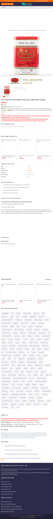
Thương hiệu (26, 1)
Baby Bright (33, 316)
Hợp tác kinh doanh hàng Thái (8, 491)
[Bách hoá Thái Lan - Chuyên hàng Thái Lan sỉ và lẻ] (26, 4)
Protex (12, 384)
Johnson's (46, 349)
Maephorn (21, 362)
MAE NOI (13, 362)
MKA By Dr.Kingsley (7, 371)
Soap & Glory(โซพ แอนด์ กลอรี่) (18, 394)
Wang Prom (5, 404)
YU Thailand (5, 407)
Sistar (11, 391)
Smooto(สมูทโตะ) (46, 391)
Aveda (17, 316)
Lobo (3, 358)
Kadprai (34, 352)
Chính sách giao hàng (6, 486)
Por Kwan (30, 381)
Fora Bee (46, 339)
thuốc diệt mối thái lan (26, 435)
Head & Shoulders (22, 345)
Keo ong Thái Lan (27, 433)
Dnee (3, 339)
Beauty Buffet (28, 320)
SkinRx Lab (29, 391)
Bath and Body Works (7, 320)
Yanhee (45, 404)
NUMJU (35, 375)
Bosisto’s (30, 326)
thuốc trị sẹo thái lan (5, 437)
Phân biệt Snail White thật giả (8, 504)
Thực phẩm (19, 30)
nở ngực (13, 435)
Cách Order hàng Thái (6, 501)
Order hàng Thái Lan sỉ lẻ (7, 494)
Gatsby (17, 342)
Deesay (30, 336)
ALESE (43, 313)
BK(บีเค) (12, 326)
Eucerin (32, 339)
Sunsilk (3, 397)
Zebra (12, 407)
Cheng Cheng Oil (6, 333)
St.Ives (37, 394)
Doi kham (10, 339)
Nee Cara (43, 371)
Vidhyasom (32, 401)
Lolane (9, 358)
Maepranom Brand (31, 362)
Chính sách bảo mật (6, 489)
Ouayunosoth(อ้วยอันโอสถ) (19, 378)
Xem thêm (48, 279)
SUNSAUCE (44, 394)
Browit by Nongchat (7, 329)
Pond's (22, 381)
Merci (11, 368)
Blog (30, 1)
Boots (23, 326)
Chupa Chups (42, 333)
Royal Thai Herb (16, 388)
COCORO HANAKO (6, 336)
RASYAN (35, 384)
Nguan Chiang (12, 375)
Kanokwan (41, 352)
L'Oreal (38, 355)
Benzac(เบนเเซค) (6, 323)
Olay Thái (48, 375)
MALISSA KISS (5, 365)
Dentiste (37, 336)
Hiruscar (12, 349)
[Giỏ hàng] (51, 4)
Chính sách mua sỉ (5, 482)
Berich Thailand (25, 323)
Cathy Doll (28, 329)
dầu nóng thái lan (4, 433)
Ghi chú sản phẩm (7, 124)
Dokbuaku (17, 339)
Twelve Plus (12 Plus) (7, 401)
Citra (49, 333)
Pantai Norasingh (41, 378)
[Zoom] (2, 84)
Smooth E (37, 391)
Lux (15, 358)
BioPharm (40, 323)
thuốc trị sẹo (44, 435)
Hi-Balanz (4, 349)
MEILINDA (4, 368)
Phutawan (15, 381)
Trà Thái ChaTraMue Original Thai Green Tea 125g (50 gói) (9, 156)
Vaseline (24, 401)
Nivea (29, 375)
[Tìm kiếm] (51, 7)
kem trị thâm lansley (18, 433)
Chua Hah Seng (32, 333)
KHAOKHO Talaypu (6, 355)
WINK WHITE (37, 404)
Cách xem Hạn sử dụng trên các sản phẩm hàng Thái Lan (18, 450)
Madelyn (40, 358)
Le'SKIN (45, 355)
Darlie (23, 336)
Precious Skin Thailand (40, 381)
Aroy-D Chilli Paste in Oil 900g (25, 300)
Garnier (10, 342)
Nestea (3, 375)
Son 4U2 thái (18, 435)
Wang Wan (13, 404)
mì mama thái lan (34, 433)
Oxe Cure (31, 378)
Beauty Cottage (38, 320)
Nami (22, 371)
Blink (18, 326)
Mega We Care (38, 365)
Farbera (39, 339)
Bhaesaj (33, 323)
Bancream (41, 316)
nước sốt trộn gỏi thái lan (6, 435)
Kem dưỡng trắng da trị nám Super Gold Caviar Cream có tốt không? (21, 454)
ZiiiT (18, 407)
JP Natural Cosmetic (11, 352)
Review (33, 1)
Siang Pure (4, 391)
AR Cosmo (4, 316)
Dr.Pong (25, 339)
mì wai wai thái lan (42, 433)
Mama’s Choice (21, 365)
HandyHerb (12, 345)
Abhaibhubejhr (27, 313)
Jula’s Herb (21, 352)
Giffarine (24, 342)
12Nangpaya (5, 313)
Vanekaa (17, 401)
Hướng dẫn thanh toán (6, 484)
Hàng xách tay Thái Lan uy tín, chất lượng (11, 506)
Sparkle (31, 394)
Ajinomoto (36, 313)
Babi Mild (24, 316)
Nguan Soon (22, 375)
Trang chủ (7, 1)
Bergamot (15, 323)
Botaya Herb (39, 326)
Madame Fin (22, 358)
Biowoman (4, 326)
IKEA (33, 349)
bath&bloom (19, 320)
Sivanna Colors (19, 391)
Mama (13, 365)
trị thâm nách (17, 437)
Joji (2, 352)
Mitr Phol (33, 368)
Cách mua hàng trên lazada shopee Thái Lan (12, 509)
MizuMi (40, 368)
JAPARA (39, 349)
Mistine (26, 368)
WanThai (21, 404)
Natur (36, 371)
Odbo (41, 375)
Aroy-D (11, 316)
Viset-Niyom (41, 401)
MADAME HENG (31, 358)
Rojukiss (42, 384)
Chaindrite (36, 329)
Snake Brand (5, 394)
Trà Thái (23, 30)
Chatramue (45, 329)
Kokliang (31, 355)
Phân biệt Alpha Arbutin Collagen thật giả (15, 445)
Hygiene (27, 349)
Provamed (20, 384)
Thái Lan (29, 168)
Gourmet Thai (44, 342)
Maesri (41, 362)
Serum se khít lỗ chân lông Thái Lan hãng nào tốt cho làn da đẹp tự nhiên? (23, 458)
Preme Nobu (5, 384)
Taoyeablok (22, 397)
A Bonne (18, 313)
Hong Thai (19, 349)
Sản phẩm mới (20, 1)
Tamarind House (13, 397)
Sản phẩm (14, 30)
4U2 (12, 313)
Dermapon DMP (46, 336)
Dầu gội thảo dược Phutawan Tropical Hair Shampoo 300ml (7, 301)
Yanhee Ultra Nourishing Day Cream (28, 437)
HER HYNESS (45, 345)
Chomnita (22, 333)
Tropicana (39, 397)
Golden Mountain (33, 342)
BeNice (46, 320)
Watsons (29, 404)
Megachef (47, 365)
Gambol (4, 342)
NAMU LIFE (29, 371)
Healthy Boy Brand (34, 345)
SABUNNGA (35, 388)
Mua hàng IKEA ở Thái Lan (7, 511)
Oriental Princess (6, 378)
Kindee (24, 355)
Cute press (16, 336)
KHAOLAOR (17, 355)
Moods (16, 371)
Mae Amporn (5, 362)
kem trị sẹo (11, 433)
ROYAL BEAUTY (6, 388)
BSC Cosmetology (19, 329)
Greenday (4, 345)
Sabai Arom (26, 388)
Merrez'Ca (18, 368)
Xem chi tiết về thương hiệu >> (8, 243)
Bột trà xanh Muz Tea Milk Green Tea (27, 156)
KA (28, 352)
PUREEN (27, 384)
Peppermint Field (6, 381)
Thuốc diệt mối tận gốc (36, 435)
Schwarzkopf (44, 388)
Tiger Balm (31, 397)
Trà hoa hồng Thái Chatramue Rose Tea (43, 156)
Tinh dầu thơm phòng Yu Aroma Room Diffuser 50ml (44, 301)
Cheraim (15, 333)
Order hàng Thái (13, 1)
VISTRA (48, 401)
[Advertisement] (26, 18)
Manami (30, 365)
